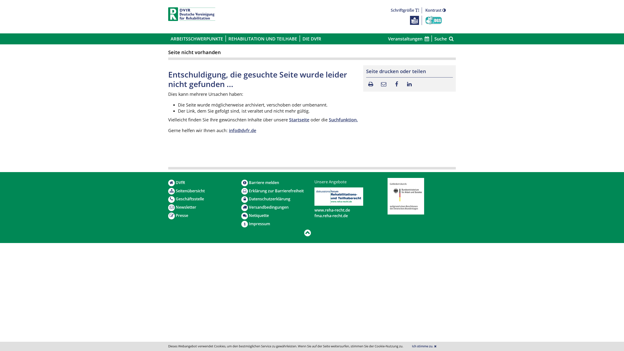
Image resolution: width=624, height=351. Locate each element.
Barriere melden (264, 182)
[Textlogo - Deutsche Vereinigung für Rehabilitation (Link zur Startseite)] (191, 14)
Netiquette (259, 215)
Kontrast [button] (433, 10)
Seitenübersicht (190, 191)
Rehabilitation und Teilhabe (262, 39)
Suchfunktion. (343, 120)
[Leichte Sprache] (414, 20)
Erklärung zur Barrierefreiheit (276, 191)
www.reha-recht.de (332, 210)
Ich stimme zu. (423, 346)
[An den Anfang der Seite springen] (307, 233)
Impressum (259, 223)
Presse (182, 215)
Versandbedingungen (269, 207)
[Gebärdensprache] (433, 20)
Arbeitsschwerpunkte (197, 39)
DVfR (180, 182)
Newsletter (186, 207)
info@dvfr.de (242, 130)
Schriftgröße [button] (403, 10)
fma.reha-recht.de (331, 215)
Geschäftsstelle (190, 199)
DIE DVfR (311, 39)
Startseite (299, 120)
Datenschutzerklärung (269, 199)
